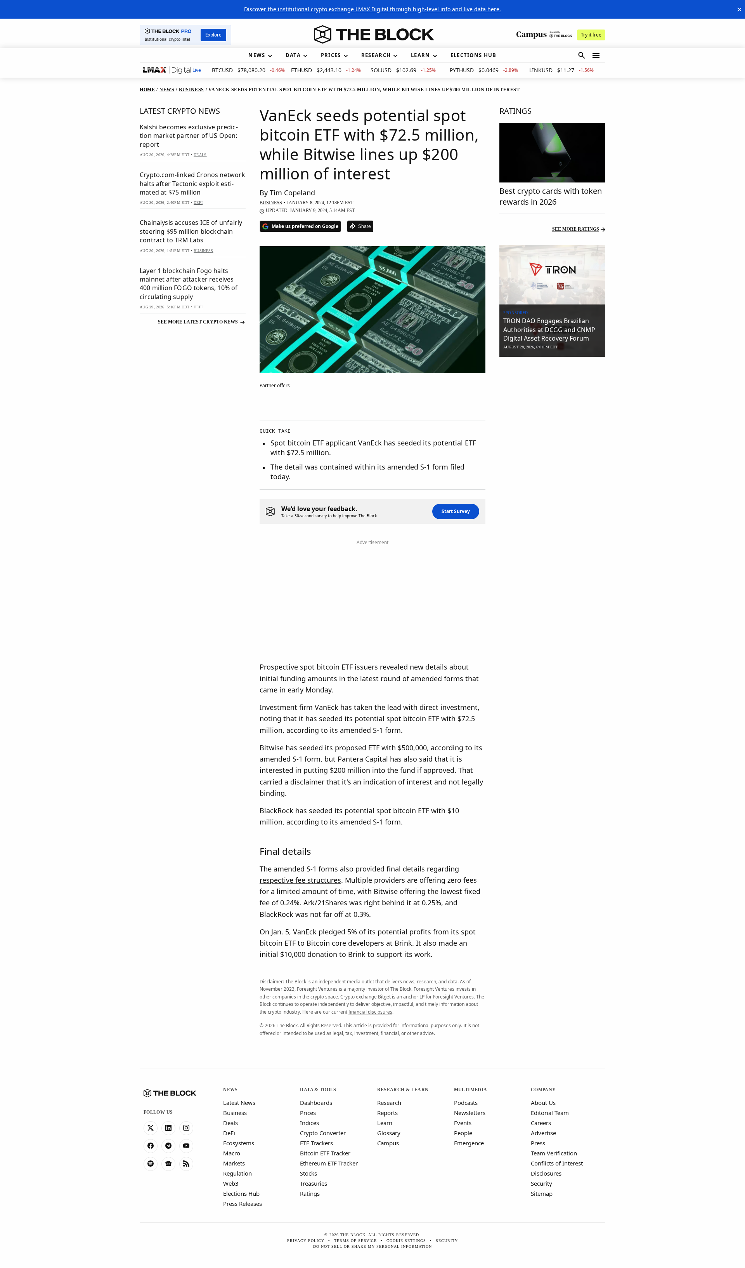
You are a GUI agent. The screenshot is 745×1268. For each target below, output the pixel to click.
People (463, 1133)
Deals (230, 1123)
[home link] (374, 34)
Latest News (239, 1102)
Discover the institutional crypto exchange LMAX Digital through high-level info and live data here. (372, 9)
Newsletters (469, 1113)
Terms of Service (355, 1240)
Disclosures (546, 1173)
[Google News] (168, 1164)
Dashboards (316, 1102)
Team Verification (554, 1153)
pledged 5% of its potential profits (375, 931)
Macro (231, 1153)
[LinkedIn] (168, 1128)
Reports (387, 1113)
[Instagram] (186, 1128)
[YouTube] (186, 1146)
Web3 (231, 1183)
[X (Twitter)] (151, 1128)
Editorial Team (550, 1113)
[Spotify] (151, 1164)
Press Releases (242, 1203)
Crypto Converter (323, 1133)
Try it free (591, 34)
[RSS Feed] (186, 1164)
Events (462, 1123)
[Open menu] (596, 55)
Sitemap (542, 1193)
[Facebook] (151, 1146)
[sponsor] (552, 275)
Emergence (469, 1143)
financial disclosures (370, 1012)
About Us (543, 1102)
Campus (388, 1143)
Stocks (308, 1173)
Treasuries (313, 1183)
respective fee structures (300, 880)
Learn (384, 1123)
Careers (541, 1123)
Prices (308, 1113)
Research (389, 1102)
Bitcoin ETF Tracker (325, 1153)
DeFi (229, 1133)
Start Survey (456, 511)
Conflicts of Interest (557, 1163)
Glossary (388, 1133)
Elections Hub (241, 1193)
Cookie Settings (406, 1240)
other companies (278, 996)
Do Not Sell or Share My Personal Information (372, 1246)
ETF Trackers (316, 1143)
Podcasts (466, 1102)
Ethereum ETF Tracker (329, 1163)
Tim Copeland (292, 192)
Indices (309, 1123)
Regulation (237, 1173)
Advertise (543, 1133)
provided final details (390, 868)
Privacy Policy (305, 1240)
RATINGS (515, 111)
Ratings (310, 1193)
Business (235, 1113)
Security (541, 1183)
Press (538, 1143)
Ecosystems (238, 1143)
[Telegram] (168, 1146)
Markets (234, 1163)
